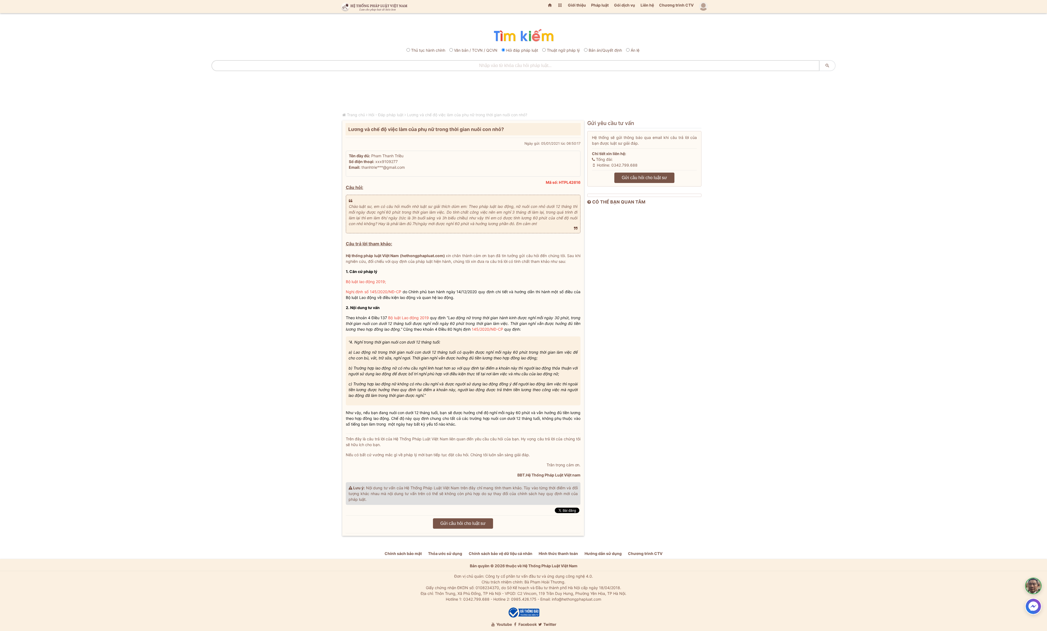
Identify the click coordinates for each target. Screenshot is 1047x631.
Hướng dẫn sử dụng (603, 553)
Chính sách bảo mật (403, 553)
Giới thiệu (577, 5)
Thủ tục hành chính (428, 50)
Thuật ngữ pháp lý (563, 50)
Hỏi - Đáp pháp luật (385, 114)
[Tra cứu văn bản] (523, 36)
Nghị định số (358, 291)
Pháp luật (600, 5)
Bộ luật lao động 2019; (366, 281)
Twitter (549, 624)
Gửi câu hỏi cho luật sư (463, 523)
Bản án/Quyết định (605, 50)
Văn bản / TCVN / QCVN (475, 50)
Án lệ (635, 50)
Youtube (504, 624)
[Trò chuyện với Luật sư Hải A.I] (1033, 586)
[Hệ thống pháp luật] (373, 6)
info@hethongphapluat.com (576, 599)
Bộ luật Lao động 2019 (408, 317)
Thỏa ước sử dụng (445, 553)
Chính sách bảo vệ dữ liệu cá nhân (500, 553)
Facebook (527, 624)
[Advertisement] (523, 89)
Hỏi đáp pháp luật (522, 50)
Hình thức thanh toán (558, 553)
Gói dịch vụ (624, 5)
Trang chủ (356, 114)
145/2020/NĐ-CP (385, 291)
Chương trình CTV (676, 5)
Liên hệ (647, 5)
